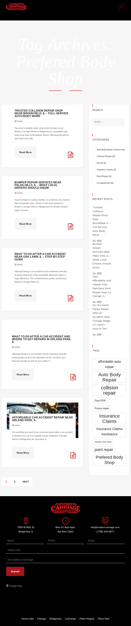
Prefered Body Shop (109, 460)
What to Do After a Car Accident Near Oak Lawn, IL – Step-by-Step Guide (40, 257)
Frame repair (102, 408)
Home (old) (27, 618)
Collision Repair (104, 156)
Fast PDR (100, 400)
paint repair (104, 449)
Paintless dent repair (103, 442)
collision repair (109, 390)
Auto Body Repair (109, 377)
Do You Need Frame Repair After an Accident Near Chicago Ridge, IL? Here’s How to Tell (101, 317)
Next (26, 481)
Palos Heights (86, 618)
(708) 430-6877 (105, 531)
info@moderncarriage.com (105, 527)
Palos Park (104, 618)
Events (100, 163)
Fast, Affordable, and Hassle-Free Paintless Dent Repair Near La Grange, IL (101, 286)
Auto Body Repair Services (109, 149)
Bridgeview (55, 618)
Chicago (41, 618)
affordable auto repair (109, 364)
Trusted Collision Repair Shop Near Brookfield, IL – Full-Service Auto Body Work (41, 113)
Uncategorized (103, 183)
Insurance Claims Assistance (109, 431)
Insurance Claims (105, 169)
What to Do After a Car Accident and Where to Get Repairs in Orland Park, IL (41, 339)
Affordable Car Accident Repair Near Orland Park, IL (42, 419)
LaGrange (70, 618)
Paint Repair (102, 176)
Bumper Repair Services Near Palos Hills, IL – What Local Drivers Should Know (37, 185)
